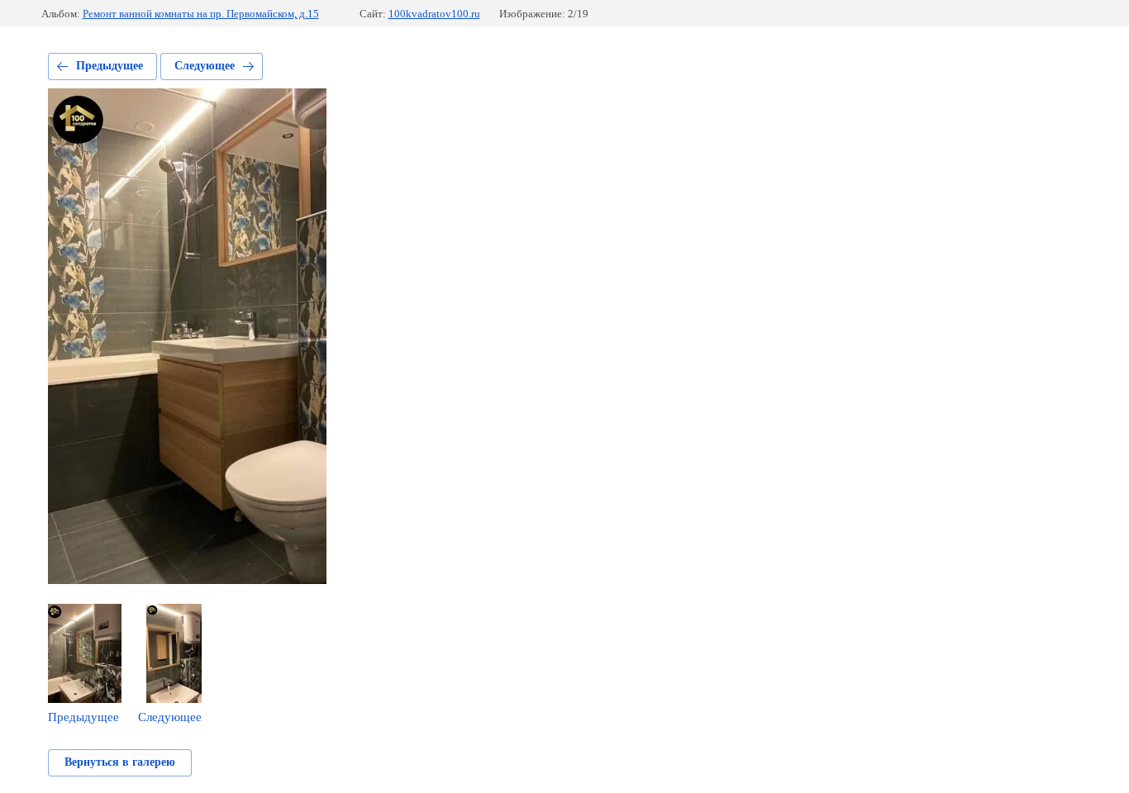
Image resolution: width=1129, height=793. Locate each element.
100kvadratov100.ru (434, 13)
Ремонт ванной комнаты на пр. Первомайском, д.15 (201, 13)
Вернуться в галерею (119, 762)
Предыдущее (109, 65)
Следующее (204, 65)
